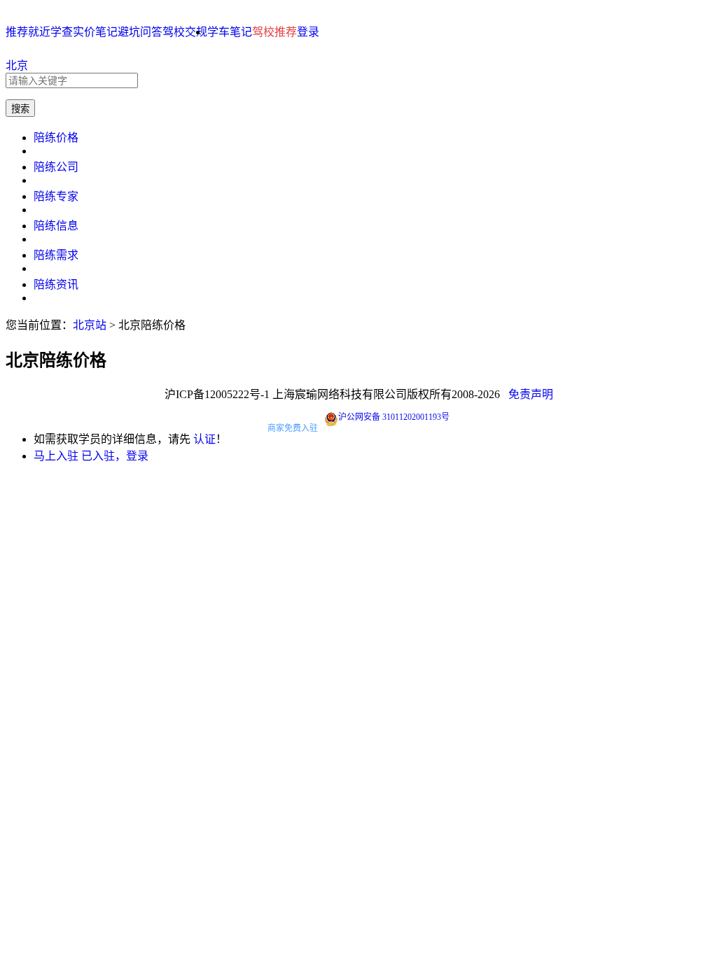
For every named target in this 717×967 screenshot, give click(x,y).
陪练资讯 (56, 284)
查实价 (78, 32)
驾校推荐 (274, 32)
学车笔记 (229, 32)
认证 (204, 439)
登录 (308, 32)
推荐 (17, 32)
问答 (151, 32)
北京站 (89, 325)
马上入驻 (56, 456)
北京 (17, 65)
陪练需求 (56, 255)
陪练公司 (56, 167)
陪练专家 (56, 196)
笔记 (106, 32)
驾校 (173, 32)
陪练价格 (56, 137)
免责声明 (530, 394)
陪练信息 (56, 226)
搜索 (20, 109)
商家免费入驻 (292, 428)
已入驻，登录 (114, 456)
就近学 (45, 32)
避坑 (129, 32)
